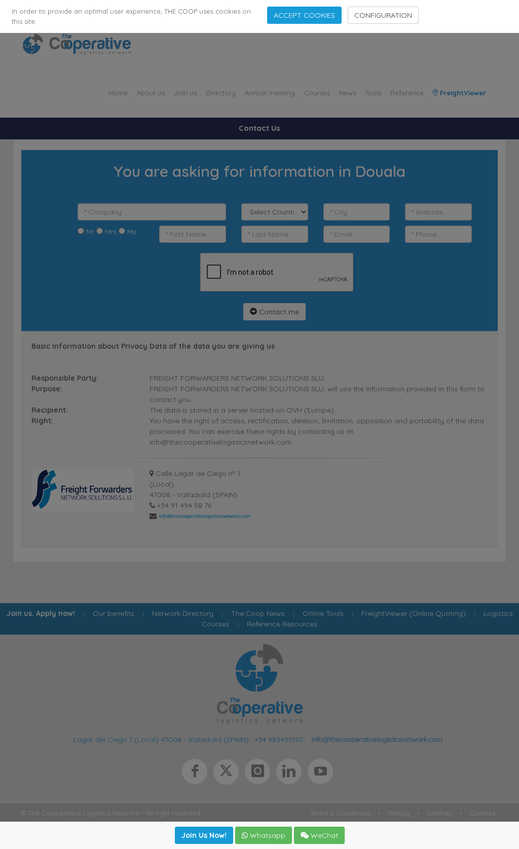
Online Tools (323, 613)
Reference (407, 93)
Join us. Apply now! (41, 613)
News (347, 93)
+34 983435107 (278, 739)
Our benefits (113, 613)
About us (151, 93)
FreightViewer (462, 93)
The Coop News (258, 613)
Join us (185, 93)
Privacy (398, 813)
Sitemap (440, 813)
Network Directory (182, 613)
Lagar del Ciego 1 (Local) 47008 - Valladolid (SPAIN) (161, 739)
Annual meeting (270, 93)
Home (118, 93)
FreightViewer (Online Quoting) (413, 613)
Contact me (278, 311)
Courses (317, 93)
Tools (373, 93)
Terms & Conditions (340, 813)
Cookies (482, 813)
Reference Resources (282, 624)
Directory (221, 93)
